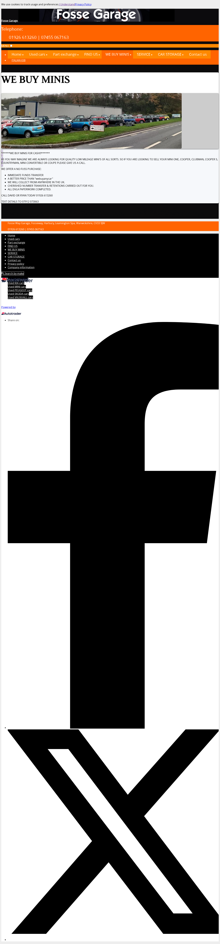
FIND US (13, 246)
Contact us (14, 260)
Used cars (14, 239)
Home (11, 235)
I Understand (67, 4)
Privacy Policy (83, 4)
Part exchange (16, 242)
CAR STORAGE (16, 256)
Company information (21, 267)
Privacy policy (16, 264)
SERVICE (13, 253)
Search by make (14, 273)
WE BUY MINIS (16, 249)
